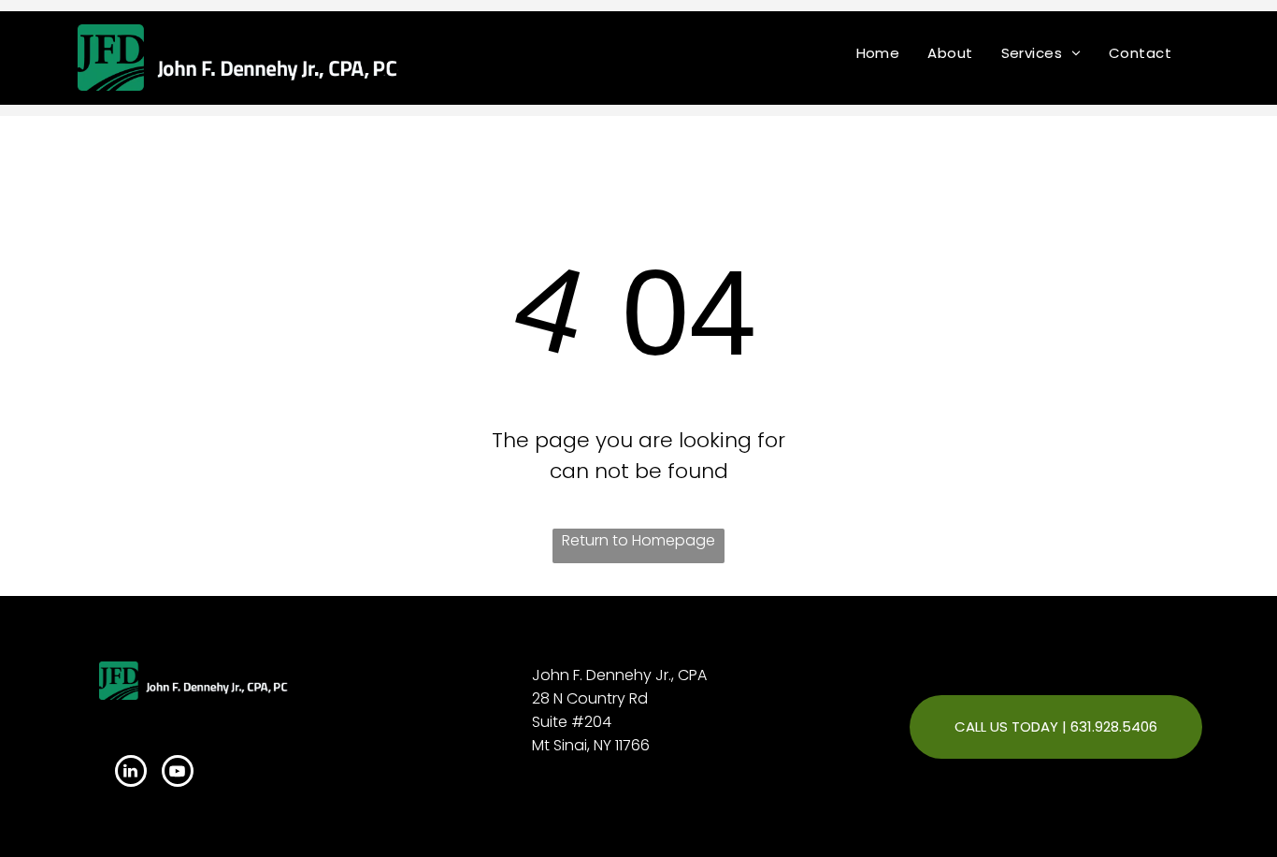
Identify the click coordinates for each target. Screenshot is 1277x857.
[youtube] (178, 773)
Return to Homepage (638, 540)
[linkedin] (131, 773)
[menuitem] (878, 52)
